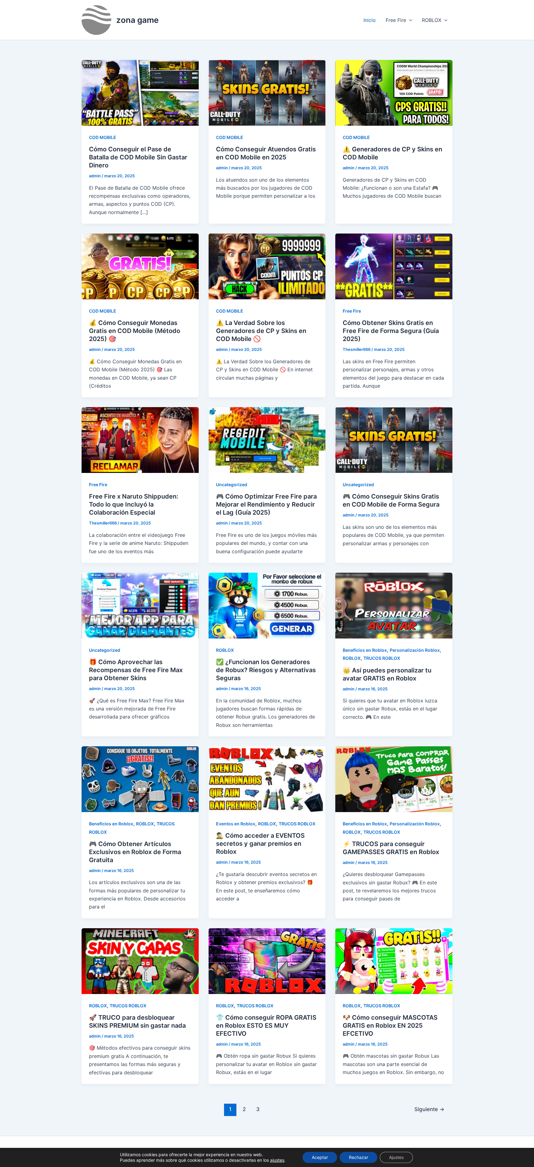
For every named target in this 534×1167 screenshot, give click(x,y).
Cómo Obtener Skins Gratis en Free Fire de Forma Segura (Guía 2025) (391, 331)
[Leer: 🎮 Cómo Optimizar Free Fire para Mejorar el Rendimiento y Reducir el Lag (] (267, 439)
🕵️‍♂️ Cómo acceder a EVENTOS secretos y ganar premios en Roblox (260, 843)
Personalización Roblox (415, 650)
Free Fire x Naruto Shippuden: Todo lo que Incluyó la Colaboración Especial (133, 504)
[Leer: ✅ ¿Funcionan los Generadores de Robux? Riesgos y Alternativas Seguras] (267, 605)
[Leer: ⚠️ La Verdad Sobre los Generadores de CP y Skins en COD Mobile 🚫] (267, 266)
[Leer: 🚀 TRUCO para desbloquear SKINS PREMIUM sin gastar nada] (140, 961)
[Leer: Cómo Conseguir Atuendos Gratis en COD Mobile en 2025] (267, 92)
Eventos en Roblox (235, 823)
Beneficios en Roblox (365, 650)
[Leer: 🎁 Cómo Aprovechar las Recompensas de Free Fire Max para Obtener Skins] (140, 605)
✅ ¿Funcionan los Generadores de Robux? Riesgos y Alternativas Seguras (266, 670)
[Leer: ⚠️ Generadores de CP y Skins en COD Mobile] (393, 92)
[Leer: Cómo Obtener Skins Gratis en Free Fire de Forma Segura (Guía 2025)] (393, 266)
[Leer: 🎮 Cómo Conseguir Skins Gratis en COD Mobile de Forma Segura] (393, 439)
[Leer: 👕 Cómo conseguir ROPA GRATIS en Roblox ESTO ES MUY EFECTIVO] (267, 961)
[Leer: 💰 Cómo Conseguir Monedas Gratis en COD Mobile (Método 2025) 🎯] (140, 266)
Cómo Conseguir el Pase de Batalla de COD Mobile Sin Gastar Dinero (138, 157)
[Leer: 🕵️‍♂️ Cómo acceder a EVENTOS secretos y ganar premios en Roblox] (267, 779)
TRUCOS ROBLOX (381, 658)
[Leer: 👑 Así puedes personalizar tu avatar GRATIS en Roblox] (393, 605)
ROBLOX (431, 20)
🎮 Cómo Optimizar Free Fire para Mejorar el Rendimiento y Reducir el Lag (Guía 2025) (266, 504)
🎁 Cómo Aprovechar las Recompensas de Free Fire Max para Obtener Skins (136, 670)
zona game (137, 20)
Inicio (369, 20)
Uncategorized (231, 484)
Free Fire (396, 20)
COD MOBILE (102, 137)
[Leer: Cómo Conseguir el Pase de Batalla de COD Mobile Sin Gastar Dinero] (140, 92)
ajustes (277, 1160)
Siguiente (429, 1109)
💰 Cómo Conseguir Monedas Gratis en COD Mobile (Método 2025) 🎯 (134, 331)
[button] (409, 20)
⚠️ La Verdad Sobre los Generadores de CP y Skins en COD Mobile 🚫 (261, 331)
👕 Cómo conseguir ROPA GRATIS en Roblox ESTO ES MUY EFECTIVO (266, 1025)
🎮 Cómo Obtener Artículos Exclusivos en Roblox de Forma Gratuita (135, 852)
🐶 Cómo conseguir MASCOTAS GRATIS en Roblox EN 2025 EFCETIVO (390, 1025)
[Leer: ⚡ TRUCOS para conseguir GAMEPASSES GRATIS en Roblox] (393, 779)
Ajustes (396, 1157)
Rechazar (358, 1157)
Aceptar (320, 1157)
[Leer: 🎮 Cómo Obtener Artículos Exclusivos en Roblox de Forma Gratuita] (140, 779)
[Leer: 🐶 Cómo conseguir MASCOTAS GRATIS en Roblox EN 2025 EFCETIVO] (393, 961)
